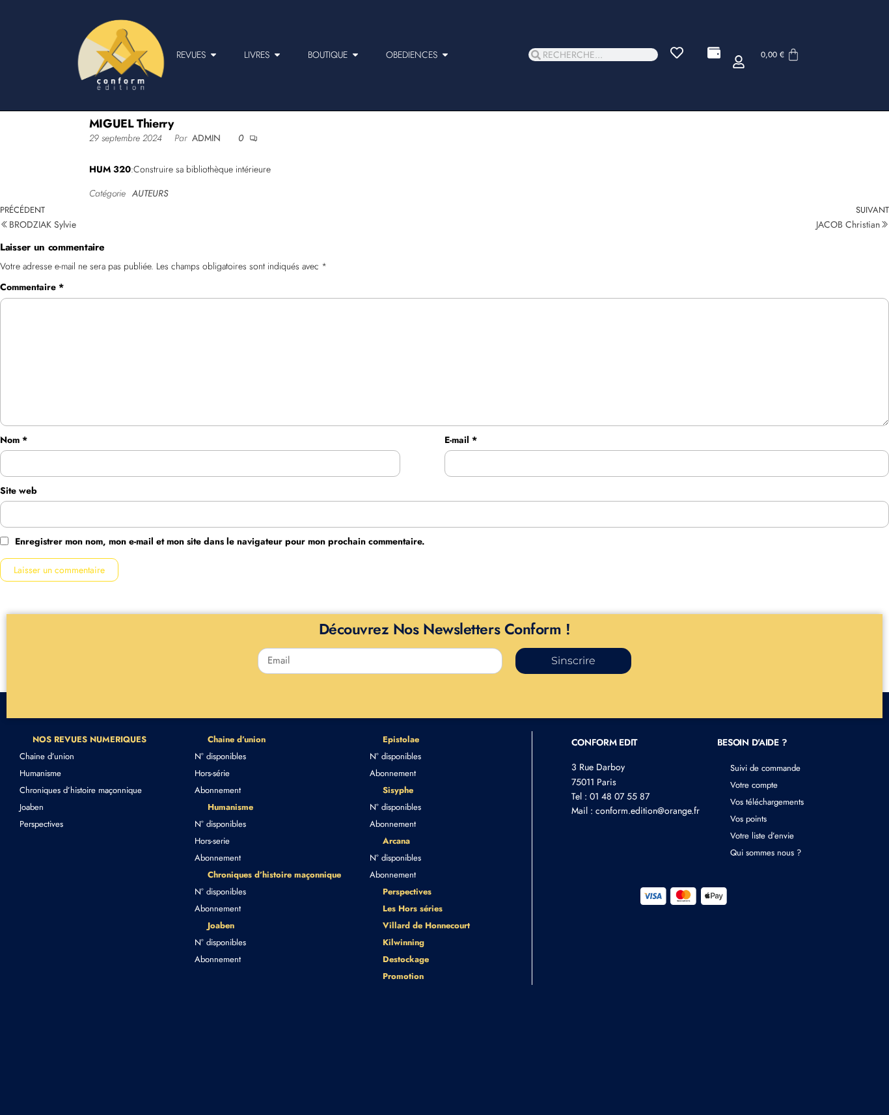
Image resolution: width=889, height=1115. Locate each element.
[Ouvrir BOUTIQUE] (355, 55)
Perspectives (41, 824)
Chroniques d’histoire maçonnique (81, 790)
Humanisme (40, 773)
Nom (13, 439)
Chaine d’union (47, 756)
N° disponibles (220, 756)
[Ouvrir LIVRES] (277, 55)
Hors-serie (212, 841)
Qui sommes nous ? (765, 852)
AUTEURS (150, 193)
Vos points (748, 819)
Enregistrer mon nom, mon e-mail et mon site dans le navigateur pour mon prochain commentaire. (220, 541)
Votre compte (754, 785)
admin (207, 137)
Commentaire (32, 286)
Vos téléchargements (767, 802)
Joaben (32, 807)
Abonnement (218, 790)
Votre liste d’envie (762, 835)
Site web (18, 490)
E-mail (460, 439)
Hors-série (212, 773)
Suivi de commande (765, 768)
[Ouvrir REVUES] (213, 55)
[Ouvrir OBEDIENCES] (445, 55)
